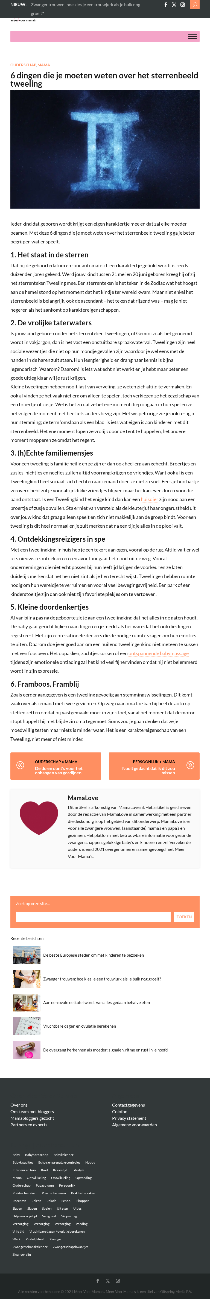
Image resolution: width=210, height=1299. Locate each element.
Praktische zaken (25, 1193)
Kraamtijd (60, 1170)
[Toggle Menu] (192, 36)
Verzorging (20, 1224)
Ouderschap (23, 64)
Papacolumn (45, 1185)
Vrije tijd (18, 1231)
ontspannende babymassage (159, 653)
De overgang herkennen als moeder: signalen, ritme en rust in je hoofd (105, 1049)
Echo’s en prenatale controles (59, 1162)
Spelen (47, 1208)
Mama (43, 64)
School (66, 1201)
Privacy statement (129, 1118)
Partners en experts (28, 1124)
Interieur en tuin (24, 1170)
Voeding (82, 1224)
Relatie (51, 1201)
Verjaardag (69, 1216)
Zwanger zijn (22, 1254)
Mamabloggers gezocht (32, 1118)
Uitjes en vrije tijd (25, 1216)
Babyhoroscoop (36, 1155)
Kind (44, 1170)
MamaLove (83, 797)
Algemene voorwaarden (134, 1124)
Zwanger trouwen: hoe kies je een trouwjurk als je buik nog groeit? (102, 978)
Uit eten (62, 1208)
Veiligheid (49, 1216)
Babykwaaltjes (23, 1162)
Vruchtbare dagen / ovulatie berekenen (57, 1231)
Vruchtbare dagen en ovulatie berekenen (79, 1026)
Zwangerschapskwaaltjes (70, 1247)
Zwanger (55, 1239)
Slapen (17, 1208)
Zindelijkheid (35, 1239)
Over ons (19, 1104)
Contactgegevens (128, 1104)
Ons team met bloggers (32, 1111)
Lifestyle (78, 1170)
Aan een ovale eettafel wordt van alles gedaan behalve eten (96, 1002)
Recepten (19, 1201)
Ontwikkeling (36, 1178)
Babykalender (64, 1155)
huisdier (149, 499)
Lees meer (40, 4)
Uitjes (77, 1208)
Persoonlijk (146, 761)
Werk (17, 1239)
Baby (16, 1155)
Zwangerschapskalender (30, 1247)
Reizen (36, 1201)
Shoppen (83, 1201)
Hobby (90, 1162)
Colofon (119, 1111)
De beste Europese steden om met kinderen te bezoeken (93, 955)
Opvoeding (83, 1178)
